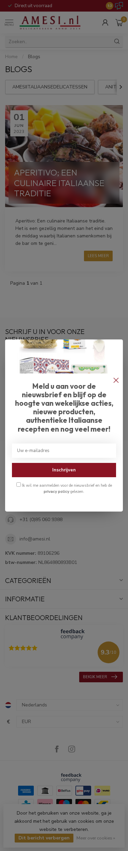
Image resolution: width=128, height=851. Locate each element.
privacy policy (56, 491)
